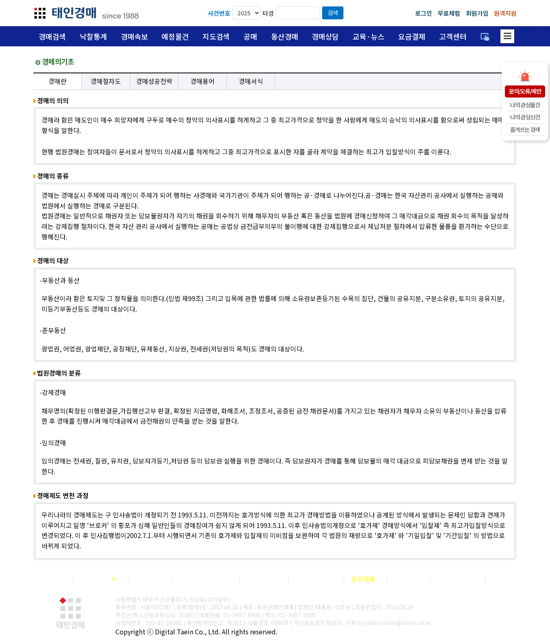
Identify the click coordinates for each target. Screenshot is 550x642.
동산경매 (284, 36)
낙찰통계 (93, 36)
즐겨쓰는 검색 (525, 129)
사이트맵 (504, 579)
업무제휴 (363, 579)
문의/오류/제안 (525, 91)
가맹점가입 (261, 579)
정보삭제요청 (455, 579)
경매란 (57, 81)
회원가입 (477, 13)
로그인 (423, 13)
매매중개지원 (314, 579)
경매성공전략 (154, 81)
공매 (250, 36)
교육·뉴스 (369, 36)
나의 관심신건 (525, 117)
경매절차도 (106, 81)
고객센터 (453, 36)
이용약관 (148, 579)
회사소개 (49, 579)
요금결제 (412, 36)
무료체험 (449, 13)
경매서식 (251, 81)
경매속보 (134, 36)
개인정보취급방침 (203, 579)
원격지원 (505, 13)
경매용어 (202, 81)
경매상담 (325, 36)
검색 (333, 12)
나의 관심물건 (525, 105)
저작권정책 (99, 579)
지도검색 (216, 36)
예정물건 (175, 36)
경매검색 (52, 36)
